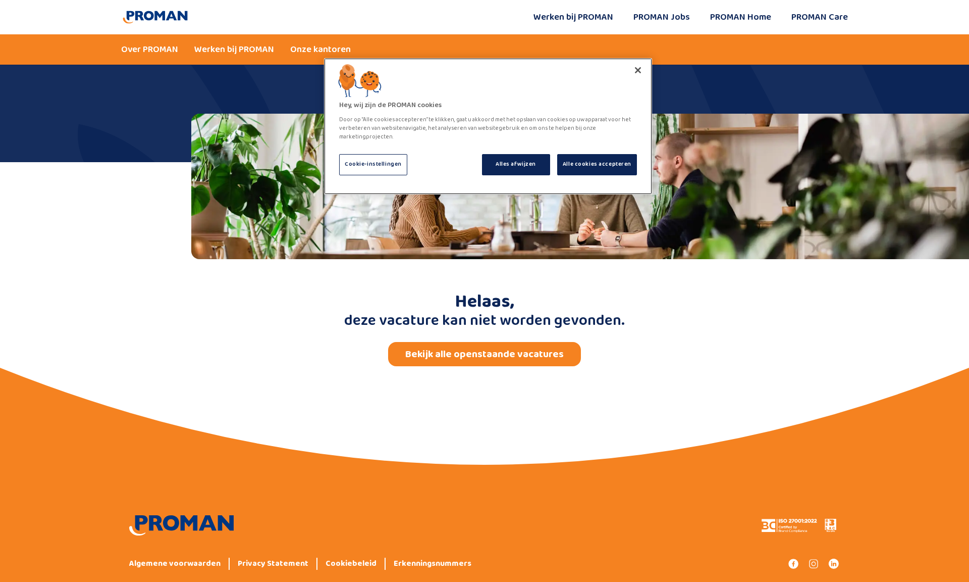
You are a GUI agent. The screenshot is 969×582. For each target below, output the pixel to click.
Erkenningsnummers (432, 564)
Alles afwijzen (516, 164)
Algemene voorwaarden (175, 564)
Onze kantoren (320, 49)
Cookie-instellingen (373, 164)
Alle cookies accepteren (597, 164)
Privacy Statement (273, 564)
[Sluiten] (638, 70)
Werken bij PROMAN (573, 17)
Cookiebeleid (351, 564)
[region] (488, 126)
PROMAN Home (740, 17)
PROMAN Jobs (661, 17)
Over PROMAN (149, 49)
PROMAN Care (819, 17)
